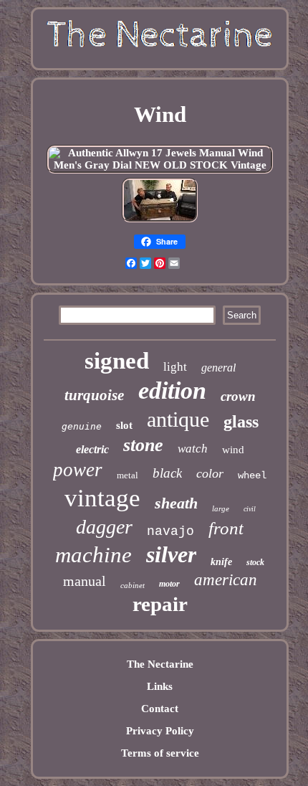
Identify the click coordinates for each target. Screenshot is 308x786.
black (167, 472)
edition (172, 390)
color (209, 473)
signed (117, 361)
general (218, 367)
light (175, 367)
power (77, 469)
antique (178, 419)
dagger (104, 527)
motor (169, 584)
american (225, 580)
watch (193, 448)
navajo (170, 531)
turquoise (94, 395)
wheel (252, 475)
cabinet (132, 585)
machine (93, 554)
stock (255, 562)
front (226, 528)
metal (127, 475)
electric (92, 449)
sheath (176, 503)
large (220, 508)
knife (221, 562)
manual (84, 581)
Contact (159, 708)
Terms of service (160, 753)
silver (171, 554)
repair (160, 603)
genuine (82, 426)
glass (241, 421)
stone (143, 445)
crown (238, 396)
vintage (102, 498)
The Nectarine (160, 664)
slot (124, 425)
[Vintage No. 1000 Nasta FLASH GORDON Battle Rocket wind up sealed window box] (160, 221)
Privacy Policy (160, 731)
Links (160, 686)
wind (233, 449)
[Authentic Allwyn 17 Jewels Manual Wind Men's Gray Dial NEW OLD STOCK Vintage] (159, 165)
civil (250, 509)
